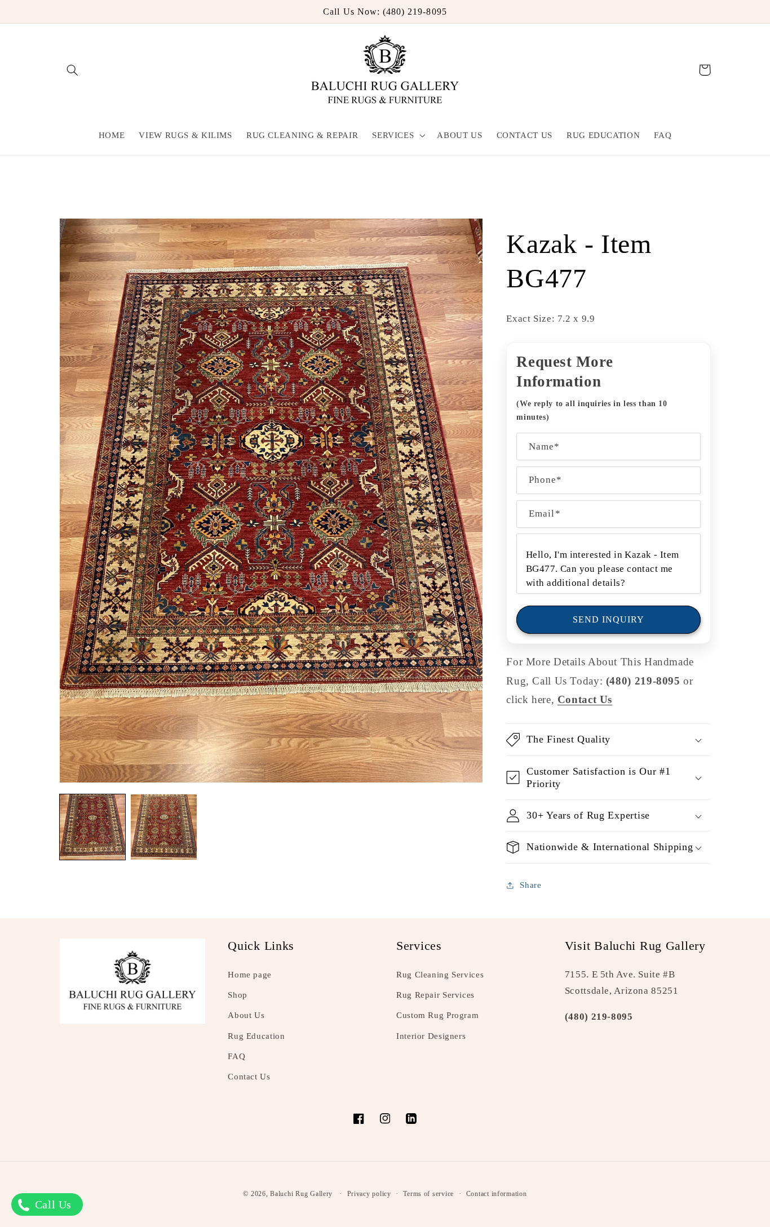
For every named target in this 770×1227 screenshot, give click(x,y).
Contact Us (249, 1076)
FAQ (236, 1056)
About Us (246, 1015)
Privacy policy (369, 1193)
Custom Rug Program (437, 1015)
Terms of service (428, 1193)
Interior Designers (431, 1036)
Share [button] (530, 885)
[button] (73, 70)
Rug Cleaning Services (440, 974)
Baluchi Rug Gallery (301, 1193)
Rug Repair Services (435, 994)
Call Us (52, 1204)
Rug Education (256, 1036)
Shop (237, 994)
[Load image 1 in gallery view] (92, 827)
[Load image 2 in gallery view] (163, 827)
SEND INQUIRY (609, 619)
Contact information (496, 1193)
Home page (250, 974)
